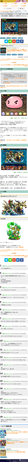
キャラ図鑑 (5, 3)
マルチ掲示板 (23, 5)
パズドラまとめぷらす (8, 1)
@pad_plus (14, 461)
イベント (2, 437)
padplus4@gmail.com (23, 461)
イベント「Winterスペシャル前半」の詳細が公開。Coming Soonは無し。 (17, 432)
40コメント (18, 430)
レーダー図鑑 (23, 3)
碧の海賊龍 (20, 38)
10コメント (18, 440)
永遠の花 (21, 247)
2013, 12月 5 (7, 82)
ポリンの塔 (14, 38)
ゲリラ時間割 (4, 5)
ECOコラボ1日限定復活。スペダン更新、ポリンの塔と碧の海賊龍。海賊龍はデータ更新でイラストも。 (16, 50)
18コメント (18, 450)
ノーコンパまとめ (14, 5)
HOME (14, 62)
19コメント (17, 48)
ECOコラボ (2, 38)
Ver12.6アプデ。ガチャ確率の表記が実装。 (16, 451)
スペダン (8, 38)
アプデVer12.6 (4, 457)
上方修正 (2, 447)
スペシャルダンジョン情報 (14, 35)
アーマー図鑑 (14, 3)
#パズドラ (17, 78)
